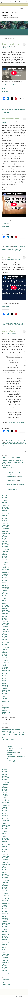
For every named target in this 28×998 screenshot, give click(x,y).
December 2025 (5, 509)
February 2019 (5, 642)
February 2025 (5, 525)
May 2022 (4, 579)
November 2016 (5, 687)
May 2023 (4, 559)
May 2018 (4, 657)
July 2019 (4, 634)
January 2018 (5, 664)
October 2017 (5, 669)
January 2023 (5, 566)
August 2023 (5, 554)
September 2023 (6, 553)
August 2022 (5, 574)
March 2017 (5, 680)
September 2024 (6, 533)
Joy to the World (5, 226)
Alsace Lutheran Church (7, 34)
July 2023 (4, 556)
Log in (3, 709)
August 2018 (5, 652)
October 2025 (5, 512)
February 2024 (5, 544)
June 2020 (4, 616)
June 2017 (4, 675)
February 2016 (5, 701)
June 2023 (4, 558)
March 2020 (5, 621)
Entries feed (5, 710)
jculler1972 (4, 47)
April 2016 (4, 698)
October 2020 (5, 610)
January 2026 (5, 507)
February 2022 (5, 584)
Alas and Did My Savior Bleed (14, 109)
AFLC (16, 34)
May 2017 (4, 677)
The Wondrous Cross (10, 118)
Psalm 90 (17, 324)
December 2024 (5, 528)
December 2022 (5, 567)
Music (7, 108)
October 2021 (5, 590)
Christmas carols (9, 442)
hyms (22, 442)
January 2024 (5, 546)
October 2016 (5, 688)
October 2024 (5, 531)
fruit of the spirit (17, 442)
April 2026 (4, 502)
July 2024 (4, 536)
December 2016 (5, 685)
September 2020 (6, 611)
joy (8, 443)
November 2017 (5, 667)
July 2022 (4, 575)
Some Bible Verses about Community (11, 457)
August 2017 (5, 672)
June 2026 (4, 499)
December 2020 (5, 606)
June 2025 (4, 518)
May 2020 (4, 618)
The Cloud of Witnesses (8, 467)
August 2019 (5, 633)
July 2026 (4, 497)
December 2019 (5, 626)
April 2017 (4, 678)
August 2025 (5, 515)
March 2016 (5, 700)
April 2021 (4, 600)
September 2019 (6, 631)
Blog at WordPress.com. (14, 992)
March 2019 (5, 641)
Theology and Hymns (10, 44)
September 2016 (6, 690)
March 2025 (5, 523)
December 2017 (5, 665)
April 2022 (4, 580)
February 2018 (5, 662)
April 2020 (4, 620)
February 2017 (5, 682)
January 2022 (5, 585)
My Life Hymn (5, 88)
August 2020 (5, 613)
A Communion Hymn (6, 91)
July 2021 (4, 595)
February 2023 (5, 564)
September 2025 (6, 513)
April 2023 (4, 561)
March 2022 (5, 582)
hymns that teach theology (15, 111)
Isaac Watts (11, 249)
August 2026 (5, 495)
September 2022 (6, 572)
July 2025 (4, 517)
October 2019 (5, 629)
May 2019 (4, 638)
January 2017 (5, 683)
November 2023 (5, 549)
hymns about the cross (7, 248)
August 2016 (5, 691)
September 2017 (6, 670)
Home (3, 30)
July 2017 (4, 674)
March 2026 (5, 504)
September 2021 (6, 592)
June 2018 (4, 655)
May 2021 (4, 598)
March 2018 (5, 660)
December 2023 (5, 548)
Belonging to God (6, 459)
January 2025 (5, 526)
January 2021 (5, 605)
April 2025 (4, 522)
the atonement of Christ (12, 250)
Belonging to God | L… (11, 484)
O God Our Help (5, 223)
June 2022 (4, 577)
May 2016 (4, 696)
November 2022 (5, 569)
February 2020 (5, 623)
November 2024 (5, 530)
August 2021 (5, 593)
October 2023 (5, 551)
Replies (7, 112)
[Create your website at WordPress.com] (14, 1)
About (8, 30)
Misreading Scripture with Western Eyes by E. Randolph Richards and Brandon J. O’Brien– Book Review (13, 462)
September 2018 (6, 651)
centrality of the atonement (19, 246)
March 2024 (5, 543)
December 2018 (5, 646)
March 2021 (5, 602)
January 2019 (5, 644)
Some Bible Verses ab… (12, 472)
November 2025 (5, 510)
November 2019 (5, 628)
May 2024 (4, 540)
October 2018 (5, 649)
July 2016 (4, 693)
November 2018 (5, 647)
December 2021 (5, 587)
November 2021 (5, 589)
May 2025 (4, 520)
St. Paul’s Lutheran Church (17, 30)
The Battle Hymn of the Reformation (10, 84)
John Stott (17, 249)
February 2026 (5, 505)
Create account (5, 707)
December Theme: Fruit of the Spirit (14, 440)
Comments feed (6, 712)
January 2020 (5, 624)
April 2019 (4, 639)
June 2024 (4, 538)
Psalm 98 (22, 443)
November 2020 (5, 608)
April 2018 (4, 659)
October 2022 (5, 571)
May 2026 (4, 500)
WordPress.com (6, 713)
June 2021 (4, 597)
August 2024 (5, 535)
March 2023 (5, 562)
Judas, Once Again (6, 465)
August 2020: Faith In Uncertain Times (14, 323)
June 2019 (4, 636)
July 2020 (4, 615)
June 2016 (4, 695)
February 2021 (5, 603)
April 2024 (4, 541)
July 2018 (4, 654)
